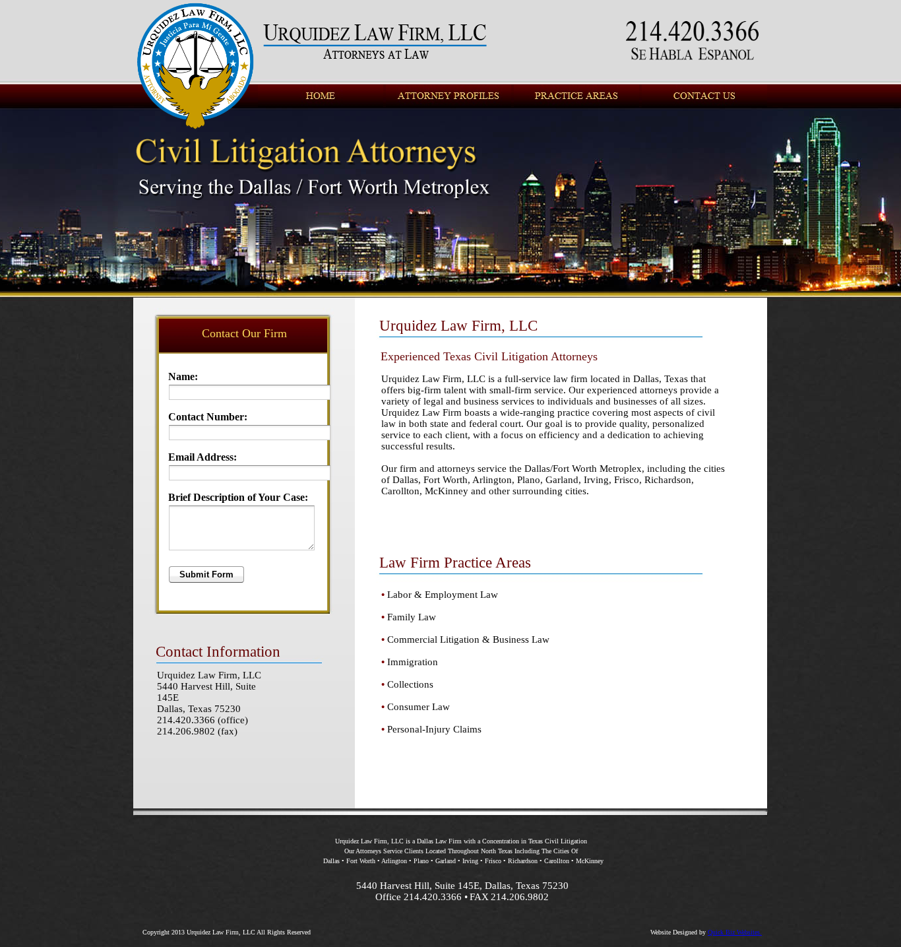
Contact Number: (207, 416)
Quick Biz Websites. (735, 932)
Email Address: (202, 457)
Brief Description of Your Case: (238, 497)
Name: (183, 376)
